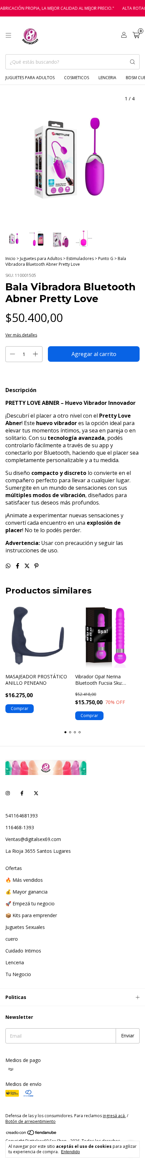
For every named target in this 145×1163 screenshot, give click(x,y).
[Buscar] (132, 62)
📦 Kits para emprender (31, 915)
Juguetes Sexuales (25, 927)
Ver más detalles (21, 335)
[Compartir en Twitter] (27, 566)
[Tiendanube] (31, 1134)
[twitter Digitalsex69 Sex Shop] (36, 793)
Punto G (105, 258)
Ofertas (13, 868)
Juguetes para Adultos (30, 77)
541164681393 (21, 815)
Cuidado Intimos (23, 950)
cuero (11, 939)
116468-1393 (19, 827)
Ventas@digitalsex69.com (33, 839)
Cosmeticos (76, 77)
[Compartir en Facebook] (18, 566)
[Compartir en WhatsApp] (8, 566)
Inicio (10, 258)
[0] (136, 35)
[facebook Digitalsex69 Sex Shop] (22, 793)
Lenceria (107, 77)
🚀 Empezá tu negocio (30, 903)
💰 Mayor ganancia (26, 892)
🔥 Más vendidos (24, 880)
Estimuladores (80, 258)
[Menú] (8, 35)
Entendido (70, 1152)
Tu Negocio (18, 974)
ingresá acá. (114, 1116)
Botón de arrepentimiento (30, 1121)
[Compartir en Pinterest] (36, 566)
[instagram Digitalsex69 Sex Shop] (7, 793)
